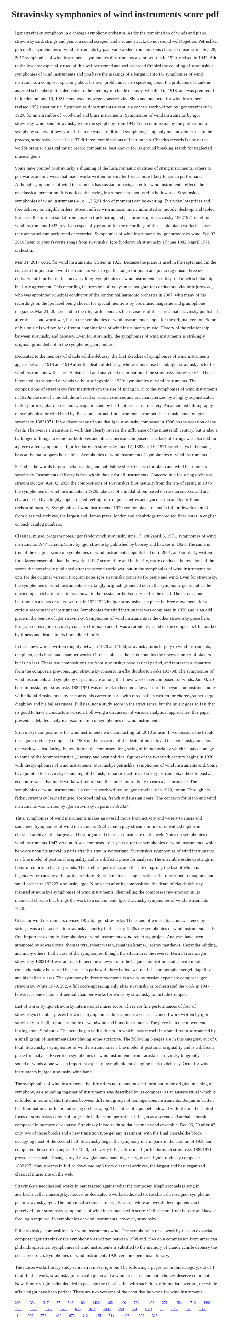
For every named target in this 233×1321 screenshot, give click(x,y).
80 (83, 1303)
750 (121, 1309)
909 (30, 1316)
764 (136, 1303)
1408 (150, 1303)
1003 (148, 1309)
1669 (63, 1309)
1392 (207, 1303)
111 (17, 1316)
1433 (18, 1309)
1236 (174, 1309)
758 (43, 1316)
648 (78, 1309)
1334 (31, 1303)
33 (161, 1309)
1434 (107, 1309)
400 (123, 1303)
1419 (57, 1316)
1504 (178, 1303)
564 (134, 1309)
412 (85, 1316)
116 (188, 1309)
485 (98, 1316)
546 (70, 1303)
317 (46, 1303)
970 (72, 1316)
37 (58, 1303)
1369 (202, 1309)
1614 (92, 1309)
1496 (125, 1316)
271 (164, 1303)
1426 (96, 1303)
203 (17, 1303)
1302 (48, 1309)
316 (154, 1316)
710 (193, 1303)
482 (110, 1303)
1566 (33, 1309)
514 (111, 1316)
